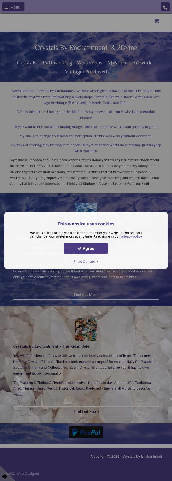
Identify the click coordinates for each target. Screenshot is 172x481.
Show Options (85, 261)
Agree (88, 248)
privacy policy (131, 236)
